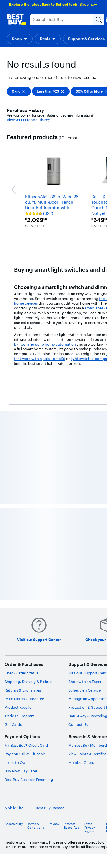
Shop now (88, 4)
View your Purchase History (28, 120)
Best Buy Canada (50, 808)
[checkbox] (19, 91)
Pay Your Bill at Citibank (25, 754)
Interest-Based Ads (71, 826)
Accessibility (14, 824)
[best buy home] (16, 19)
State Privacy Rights (89, 827)
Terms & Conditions (35, 826)
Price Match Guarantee (24, 698)
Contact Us (78, 724)
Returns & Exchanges (23, 690)
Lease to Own (16, 762)
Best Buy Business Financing (29, 779)
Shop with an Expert (85, 681)
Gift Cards (13, 724)
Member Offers (81, 762)
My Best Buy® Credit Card (26, 745)
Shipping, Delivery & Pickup (28, 681)
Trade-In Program (20, 716)
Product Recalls (18, 707)
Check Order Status (21, 673)
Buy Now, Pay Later (21, 771)
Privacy (54, 824)
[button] (20, 39)
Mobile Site (14, 808)
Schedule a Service (84, 690)
